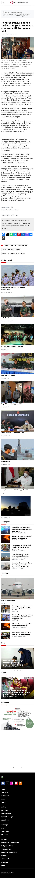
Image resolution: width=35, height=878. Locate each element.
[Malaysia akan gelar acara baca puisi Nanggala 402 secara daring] (17, 335)
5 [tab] (23, 670)
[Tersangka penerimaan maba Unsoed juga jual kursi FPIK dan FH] (5, 609)
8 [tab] (24, 700)
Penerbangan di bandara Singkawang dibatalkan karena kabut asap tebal (20, 556)
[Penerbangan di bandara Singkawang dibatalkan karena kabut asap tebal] (5, 557)
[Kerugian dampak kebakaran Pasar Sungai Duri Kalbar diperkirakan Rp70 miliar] (5, 566)
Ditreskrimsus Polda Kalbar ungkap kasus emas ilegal (21, 634)
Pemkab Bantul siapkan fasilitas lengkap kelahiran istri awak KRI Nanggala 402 (16, 15)
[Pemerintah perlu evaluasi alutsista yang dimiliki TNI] (17, 449)
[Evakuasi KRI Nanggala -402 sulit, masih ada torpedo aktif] (17, 363)
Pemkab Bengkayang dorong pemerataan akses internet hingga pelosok (22, 617)
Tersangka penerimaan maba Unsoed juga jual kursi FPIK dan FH (22, 608)
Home (6, 12)
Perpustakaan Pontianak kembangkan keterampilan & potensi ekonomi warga (16, 692)
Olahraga (4, 825)
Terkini (3, 789)
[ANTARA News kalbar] (19, 2)
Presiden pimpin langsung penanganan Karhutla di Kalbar (16, 599)
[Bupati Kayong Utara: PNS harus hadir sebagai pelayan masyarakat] (5, 530)
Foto (3, 643)
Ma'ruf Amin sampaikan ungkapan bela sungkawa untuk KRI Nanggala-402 (16, 489)
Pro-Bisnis (5, 820)
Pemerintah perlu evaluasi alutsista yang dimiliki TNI (16, 460)
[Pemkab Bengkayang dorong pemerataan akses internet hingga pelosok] (5, 617)
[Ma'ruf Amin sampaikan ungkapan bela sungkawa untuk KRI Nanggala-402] (17, 478)
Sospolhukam (16, 12)
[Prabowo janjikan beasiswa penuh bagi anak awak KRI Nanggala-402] (17, 421)
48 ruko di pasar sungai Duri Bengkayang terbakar (22, 625)
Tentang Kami (6, 849)
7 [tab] (22, 700)
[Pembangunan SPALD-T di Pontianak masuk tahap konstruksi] (5, 548)
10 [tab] (30, 700)
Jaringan (4, 839)
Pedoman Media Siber (9, 852)
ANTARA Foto (6, 859)
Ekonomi (4, 810)
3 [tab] (17, 670)
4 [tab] (20, 670)
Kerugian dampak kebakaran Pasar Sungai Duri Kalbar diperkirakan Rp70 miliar (22, 565)
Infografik (5, 702)
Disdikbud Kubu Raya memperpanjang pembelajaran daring (13, 662)
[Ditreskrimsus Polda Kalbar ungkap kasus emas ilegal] (5, 635)
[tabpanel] (17, 658)
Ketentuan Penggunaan (10, 842)
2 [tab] (15, 670)
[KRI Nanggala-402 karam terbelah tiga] (16, 506)
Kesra (3, 828)
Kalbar (3, 807)
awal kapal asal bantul (11, 249)
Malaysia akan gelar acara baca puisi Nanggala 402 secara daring (15, 345)
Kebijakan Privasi (7, 846)
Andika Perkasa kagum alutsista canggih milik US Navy (16, 317)
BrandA (4, 855)
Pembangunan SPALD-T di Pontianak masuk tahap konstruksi (21, 547)
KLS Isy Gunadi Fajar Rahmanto (13, 253)
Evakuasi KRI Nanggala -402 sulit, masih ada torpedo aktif (16, 374)
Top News (5, 573)
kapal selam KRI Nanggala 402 (16, 245)
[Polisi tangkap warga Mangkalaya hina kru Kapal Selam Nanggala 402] (17, 392)
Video (3, 673)
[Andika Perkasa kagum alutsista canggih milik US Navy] (17, 306)
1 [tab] (12, 670)
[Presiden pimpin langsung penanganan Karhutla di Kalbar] (17, 588)
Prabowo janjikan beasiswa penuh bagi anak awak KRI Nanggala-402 (16, 432)
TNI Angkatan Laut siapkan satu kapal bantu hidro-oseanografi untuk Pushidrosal (15, 287)
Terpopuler (5, 522)
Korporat (4, 862)
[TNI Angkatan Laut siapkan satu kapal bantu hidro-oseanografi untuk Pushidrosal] (17, 275)
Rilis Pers (4, 834)
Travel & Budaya (7, 817)
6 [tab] (19, 700)
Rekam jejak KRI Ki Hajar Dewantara (15, 760)
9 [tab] (27, 700)
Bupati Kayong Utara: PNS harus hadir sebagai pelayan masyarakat (22, 529)
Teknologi (5, 831)
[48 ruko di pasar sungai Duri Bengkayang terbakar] (5, 539)
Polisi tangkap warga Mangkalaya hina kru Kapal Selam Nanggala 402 (17, 403)
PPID (3, 865)
